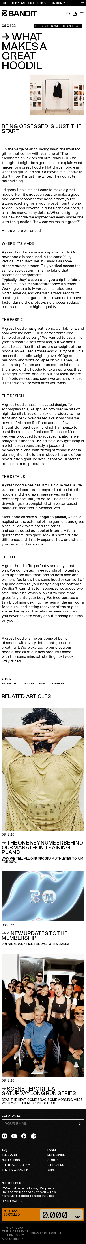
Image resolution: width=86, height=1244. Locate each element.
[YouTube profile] (14, 1136)
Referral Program (16, 1165)
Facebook (9, 683)
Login (51, 1150)
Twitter (27, 683)
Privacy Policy (13, 1228)
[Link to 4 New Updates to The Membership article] (43, 908)
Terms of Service (15, 1231)
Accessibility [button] (12, 1239)
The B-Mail (10, 1155)
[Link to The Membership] (43, 3)
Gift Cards (55, 1165)
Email (43, 683)
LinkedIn (58, 683)
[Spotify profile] (33, 1136)
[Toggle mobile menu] (81, 13)
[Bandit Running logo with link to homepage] (21, 13)
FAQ (4, 1150)
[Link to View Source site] (46, 1233)
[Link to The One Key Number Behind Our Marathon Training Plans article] (43, 786)
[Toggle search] (68, 14)
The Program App (15, 1170)
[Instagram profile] (4, 1136)
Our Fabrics (11, 1160)
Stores (53, 1160)
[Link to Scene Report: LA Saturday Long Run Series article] (43, 1029)
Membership (56, 1155)
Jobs (51, 1170)
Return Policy (13, 1235)
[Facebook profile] (23, 1136)
